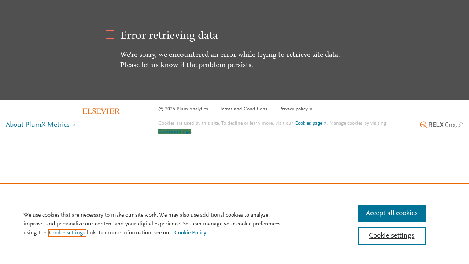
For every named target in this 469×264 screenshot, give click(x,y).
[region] (234, 223)
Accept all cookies (392, 213)
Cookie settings (174, 131)
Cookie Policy (190, 233)
